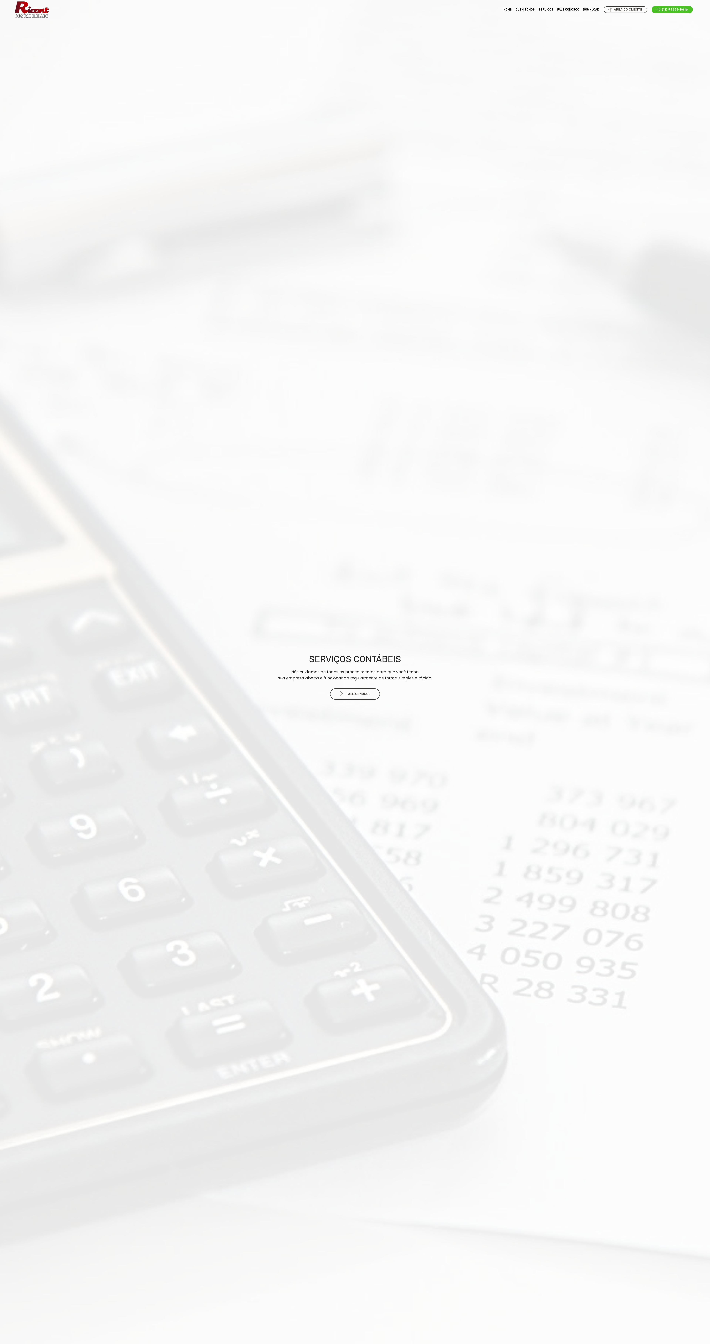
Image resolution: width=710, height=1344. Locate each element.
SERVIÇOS (546, 9)
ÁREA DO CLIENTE (628, 9)
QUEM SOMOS (525, 9)
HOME (507, 9)
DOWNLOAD (591, 9)
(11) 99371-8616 (675, 9)
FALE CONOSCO (568, 9)
